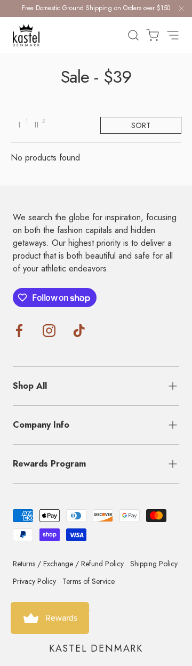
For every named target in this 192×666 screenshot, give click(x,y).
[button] (149, 35)
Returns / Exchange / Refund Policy (68, 563)
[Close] (181, 10)
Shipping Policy (154, 563)
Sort (140, 125)
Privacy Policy (34, 581)
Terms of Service (88, 581)
